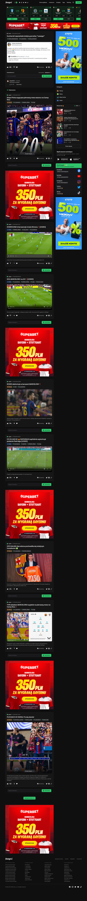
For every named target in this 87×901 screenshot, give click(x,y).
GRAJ (12, 18)
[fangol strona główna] (8, 2)
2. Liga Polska (28, 867)
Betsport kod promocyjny (10, 867)
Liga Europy (27, 878)
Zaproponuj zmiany (59, 858)
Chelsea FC (66, 866)
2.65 (57, 15)
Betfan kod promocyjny (10, 875)
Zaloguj (78, 2)
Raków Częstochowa (49, 878)
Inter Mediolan (67, 881)
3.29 (17, 15)
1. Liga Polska (27, 866)
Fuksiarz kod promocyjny (10, 870)
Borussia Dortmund (68, 876)
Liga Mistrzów (28, 876)
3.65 (41, 15)
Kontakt (66, 858)
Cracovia (46, 872)
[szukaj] (73, 2)
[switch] (16, 2)
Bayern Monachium (68, 875)
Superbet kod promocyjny (10, 869)
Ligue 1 (26, 875)
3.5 (47, 15)
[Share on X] (46, 67)
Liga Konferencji (28, 879)
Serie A (26, 873)
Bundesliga (27, 872)
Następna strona (28, 798)
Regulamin (72, 858)
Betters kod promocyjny (10, 876)
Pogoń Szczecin (48, 875)
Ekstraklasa (27, 864)
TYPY (23, 19)
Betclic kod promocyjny (10, 878)
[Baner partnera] (43, 26)
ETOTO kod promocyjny (10, 864)
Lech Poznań (47, 867)
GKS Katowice (48, 879)
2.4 (70, 15)
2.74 (10, 15)
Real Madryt (66, 872)
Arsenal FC (66, 864)
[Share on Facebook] (49, 67)
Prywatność (79, 858)
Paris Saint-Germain (68, 878)
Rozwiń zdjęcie (28, 153)
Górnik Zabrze (47, 869)
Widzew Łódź (47, 876)
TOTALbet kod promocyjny (10, 881)
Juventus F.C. (67, 879)
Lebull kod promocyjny (10, 866)
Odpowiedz (19, 84)
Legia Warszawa (48, 864)
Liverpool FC (66, 867)
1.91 (34, 15)
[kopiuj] (51, 67)
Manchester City (67, 869)
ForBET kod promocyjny (10, 879)
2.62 (25, 15)
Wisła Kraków (47, 866)
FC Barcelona (67, 873)
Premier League (28, 869)
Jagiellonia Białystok (49, 873)
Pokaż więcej (68, 146)
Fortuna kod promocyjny (10, 873)
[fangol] (8, 859)
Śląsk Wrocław (48, 870)
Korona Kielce (47, 881)
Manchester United (68, 870)
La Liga (26, 870)
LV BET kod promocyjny (10, 872)
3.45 (63, 15)
